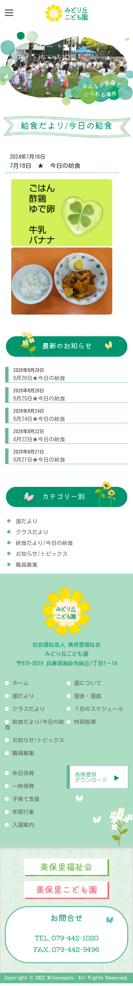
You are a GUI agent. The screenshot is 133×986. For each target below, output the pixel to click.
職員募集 (27, 564)
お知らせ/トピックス (42, 554)
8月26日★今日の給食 (39, 378)
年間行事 (23, 812)
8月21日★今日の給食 (39, 459)
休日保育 (23, 773)
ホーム (20, 683)
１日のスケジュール (98, 709)
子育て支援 (26, 799)
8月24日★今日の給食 (39, 419)
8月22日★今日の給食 (39, 439)
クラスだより (32, 532)
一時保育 (23, 786)
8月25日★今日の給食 (39, 398)
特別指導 (85, 722)
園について (87, 683)
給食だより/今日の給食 (44, 543)
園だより (27, 521)
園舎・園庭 (87, 696)
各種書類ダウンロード (91, 777)
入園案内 (23, 825)
